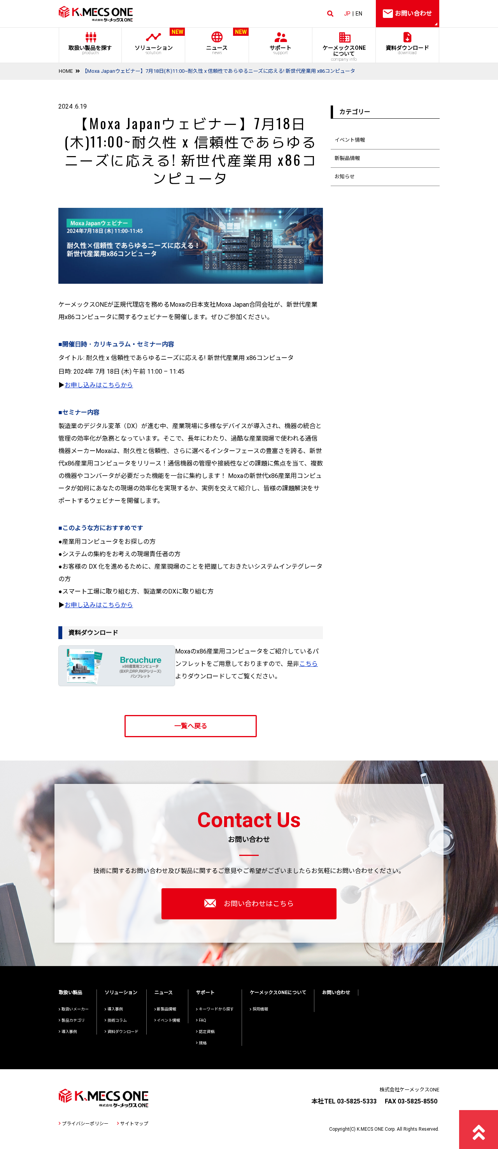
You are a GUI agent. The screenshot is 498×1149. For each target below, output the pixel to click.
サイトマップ (134, 1123)
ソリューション (159, 42)
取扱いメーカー (75, 1009)
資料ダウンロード (407, 50)
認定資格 (206, 1032)
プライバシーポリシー (85, 1123)
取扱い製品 (70, 992)
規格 (203, 1043)
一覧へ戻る (190, 726)
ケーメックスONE (344, 53)
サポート (280, 50)
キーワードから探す (216, 1009)
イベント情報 (350, 140)
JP (347, 14)
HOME (66, 71)
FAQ (202, 1020)
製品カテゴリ (73, 1020)
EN (359, 14)
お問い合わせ (336, 992)
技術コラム (117, 1020)
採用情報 (260, 1009)
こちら (308, 664)
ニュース (226, 42)
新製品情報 (347, 158)
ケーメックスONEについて (278, 992)
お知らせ (345, 176)
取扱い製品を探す (90, 50)
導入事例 (69, 1032)
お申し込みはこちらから (99, 385)
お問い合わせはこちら (259, 904)
